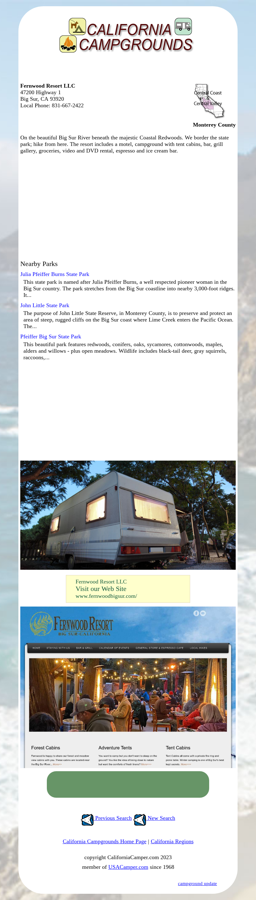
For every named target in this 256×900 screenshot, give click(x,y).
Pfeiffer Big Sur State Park (50, 336)
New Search (160, 818)
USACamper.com (128, 867)
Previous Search (113, 818)
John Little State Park (44, 305)
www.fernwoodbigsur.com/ (106, 596)
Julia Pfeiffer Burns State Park (54, 274)
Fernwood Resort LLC (101, 581)
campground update (197, 883)
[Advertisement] (126, 70)
